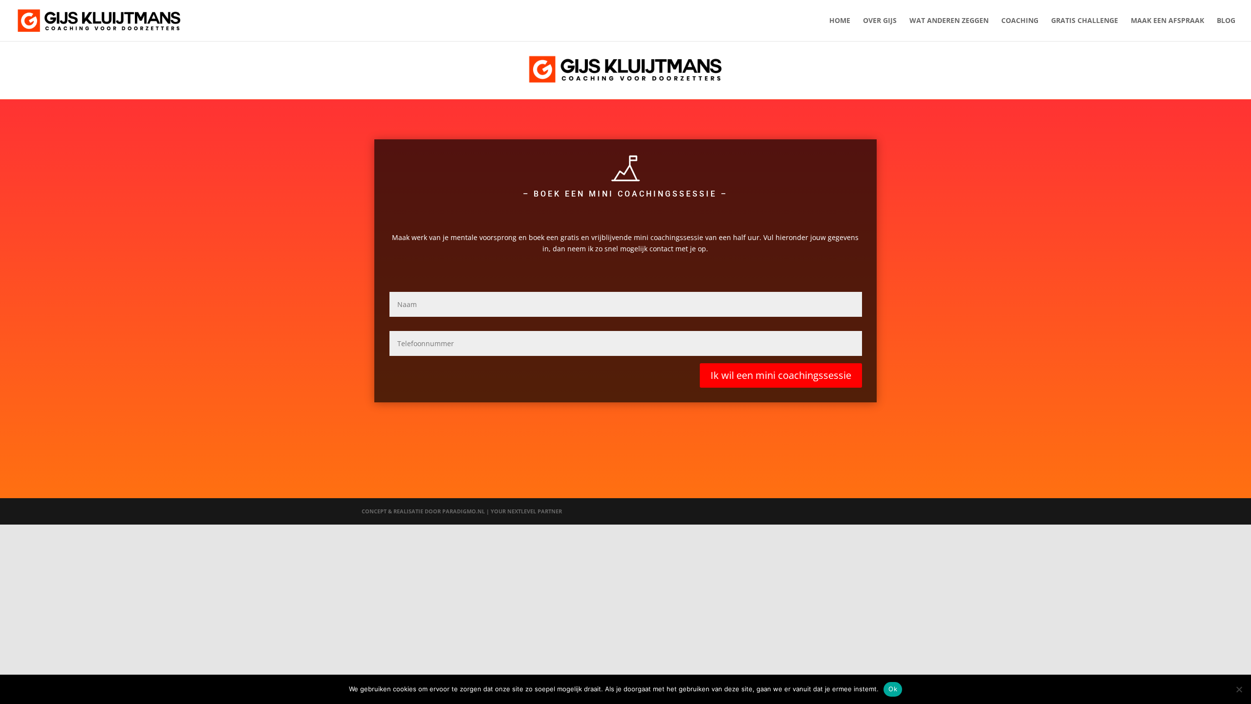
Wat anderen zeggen (949, 21)
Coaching (1019, 21)
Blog (1226, 21)
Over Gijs (880, 21)
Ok (892, 689)
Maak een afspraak (1167, 21)
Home (839, 21)
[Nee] (1239, 689)
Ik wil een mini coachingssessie (781, 375)
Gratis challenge (1084, 21)
